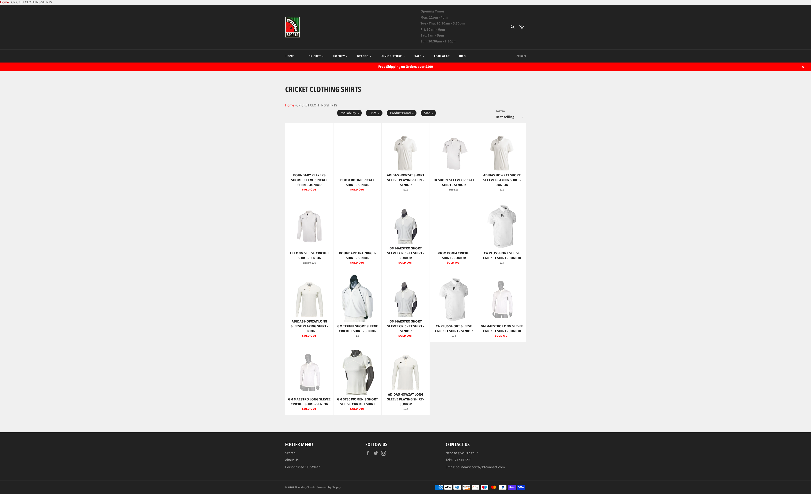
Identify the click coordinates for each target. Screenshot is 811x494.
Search (290, 453)
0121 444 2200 (461, 460)
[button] (349, 113)
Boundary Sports (305, 487)
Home (289, 105)
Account (521, 56)
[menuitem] (290, 56)
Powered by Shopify (329, 487)
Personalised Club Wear (302, 467)
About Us (291, 460)
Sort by (500, 111)
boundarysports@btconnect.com (480, 467)
